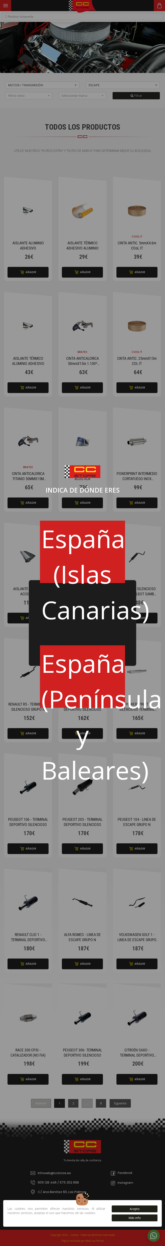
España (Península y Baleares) (83, 677)
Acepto (135, 1209)
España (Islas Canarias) (83, 552)
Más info (134, 1218)
